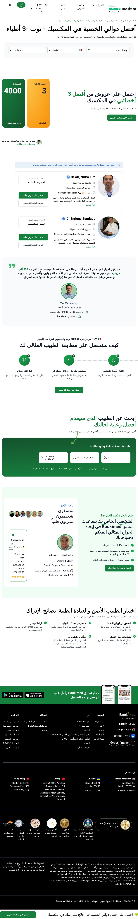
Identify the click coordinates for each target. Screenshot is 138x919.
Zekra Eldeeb (65, 561)
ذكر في (131, 723)
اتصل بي (21, 4)
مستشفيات (99, 721)
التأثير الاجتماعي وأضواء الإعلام (76, 739)
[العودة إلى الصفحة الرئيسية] (129, 8)
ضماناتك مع (99, 739)
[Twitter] (116, 743)
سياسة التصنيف (12, 739)
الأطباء (101, 726)
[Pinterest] (111, 743)
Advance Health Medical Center (69, 234)
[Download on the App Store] (34, 695)
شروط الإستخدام (11, 721)
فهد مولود (6, 141)
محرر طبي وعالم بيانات (26, 144)
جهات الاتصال (84, 747)
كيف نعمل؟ (62, 7)
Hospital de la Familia (67, 192)
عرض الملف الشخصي (33, 203)
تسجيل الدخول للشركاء (37, 726)
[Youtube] (122, 743)
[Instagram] (127, 743)
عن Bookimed (83, 721)
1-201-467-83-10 (39, 8)
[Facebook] (133, 743)
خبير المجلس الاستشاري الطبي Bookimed (71, 734)
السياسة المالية (12, 734)
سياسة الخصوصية (11, 726)
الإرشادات (100, 734)
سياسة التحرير (12, 747)
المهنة (87, 743)
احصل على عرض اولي (33, 195)
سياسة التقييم (12, 730)
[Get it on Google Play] (12, 695)
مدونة (101, 730)
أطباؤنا (87, 730)
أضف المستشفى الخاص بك (35, 721)
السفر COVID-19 (11, 743)
